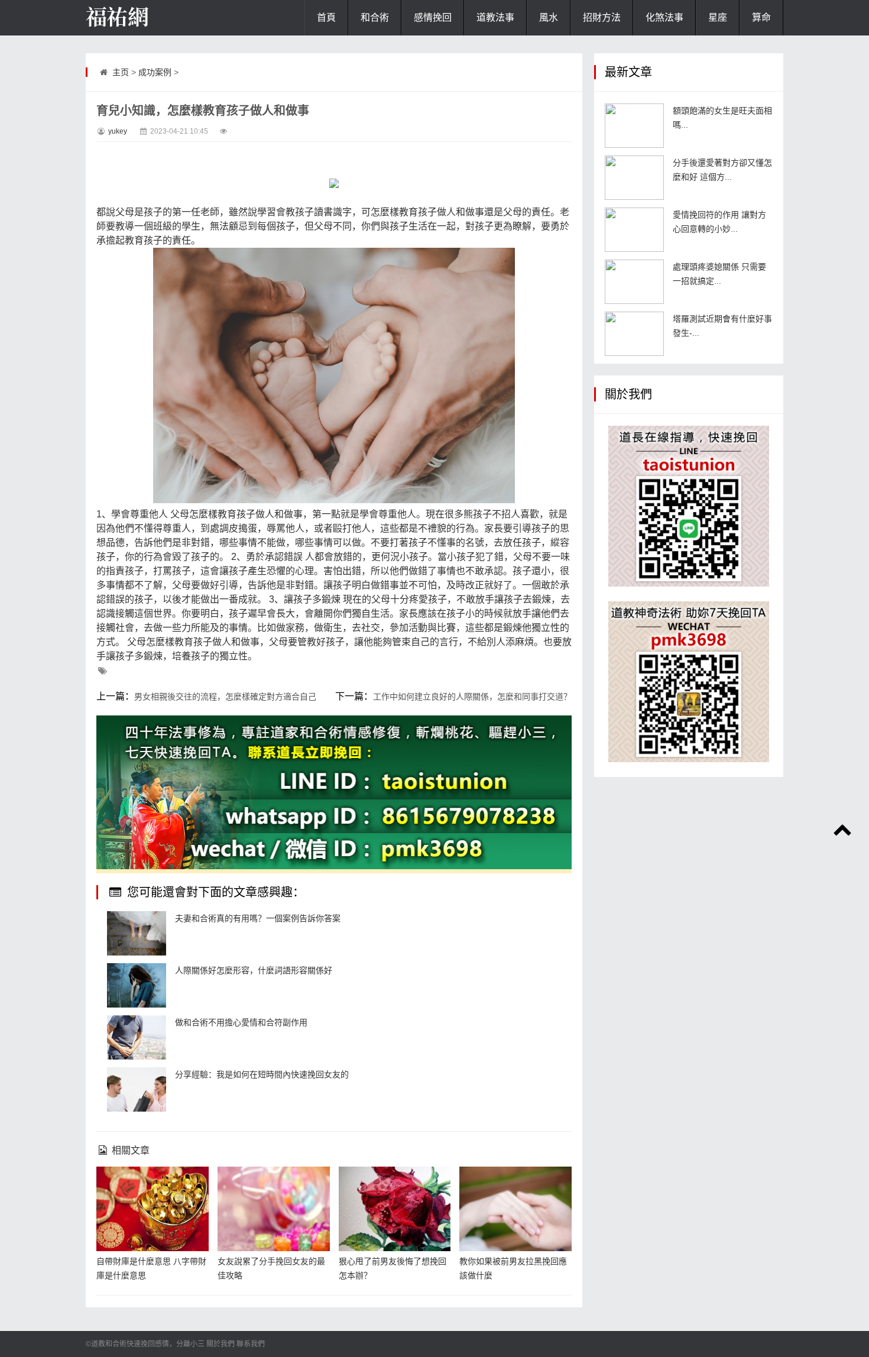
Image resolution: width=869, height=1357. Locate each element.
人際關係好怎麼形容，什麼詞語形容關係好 (253, 970)
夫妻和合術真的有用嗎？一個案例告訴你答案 (258, 918)
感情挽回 (433, 17)
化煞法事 (664, 17)
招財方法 (602, 17)
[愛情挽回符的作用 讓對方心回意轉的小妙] (634, 230)
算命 (761, 17)
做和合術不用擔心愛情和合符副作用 (241, 1022)
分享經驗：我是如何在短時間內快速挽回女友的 (262, 1074)
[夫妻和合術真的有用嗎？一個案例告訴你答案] (136, 933)
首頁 (326, 17)
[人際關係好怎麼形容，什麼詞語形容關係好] (136, 985)
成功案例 (154, 72)
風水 (548, 17)
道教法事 (495, 17)
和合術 (375, 17)
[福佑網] (145, 17)
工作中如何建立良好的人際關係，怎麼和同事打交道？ (472, 696)
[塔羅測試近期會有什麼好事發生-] (634, 334)
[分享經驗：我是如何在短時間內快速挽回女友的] (136, 1089)
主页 (120, 72)
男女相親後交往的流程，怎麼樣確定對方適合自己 (225, 696)
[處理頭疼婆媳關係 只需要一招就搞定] (634, 282)
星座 (717, 17)
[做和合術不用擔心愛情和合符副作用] (136, 1037)
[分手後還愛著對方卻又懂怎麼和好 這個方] (634, 178)
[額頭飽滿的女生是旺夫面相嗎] (634, 125)
